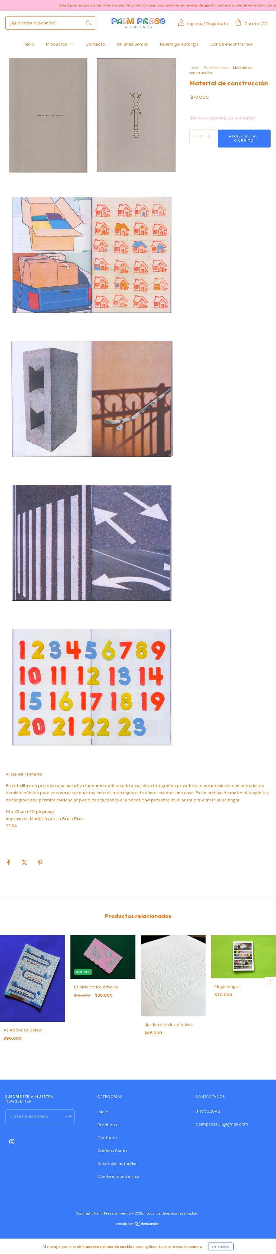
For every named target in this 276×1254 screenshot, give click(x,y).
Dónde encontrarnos (232, 44)
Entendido (221, 1246)
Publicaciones (216, 67)
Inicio (28, 44)
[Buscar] (88, 23)
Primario (33, 774)
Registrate (217, 24)
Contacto (95, 44)
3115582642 (208, 1111)
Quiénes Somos (132, 44)
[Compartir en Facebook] (9, 862)
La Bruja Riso (69, 819)
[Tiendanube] (138, 1225)
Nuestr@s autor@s (179, 44)
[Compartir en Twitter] (25, 862)
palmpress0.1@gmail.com (222, 1124)
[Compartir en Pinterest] (40, 862)
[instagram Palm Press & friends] (11, 1142)
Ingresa (194, 24)
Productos (57, 44)
